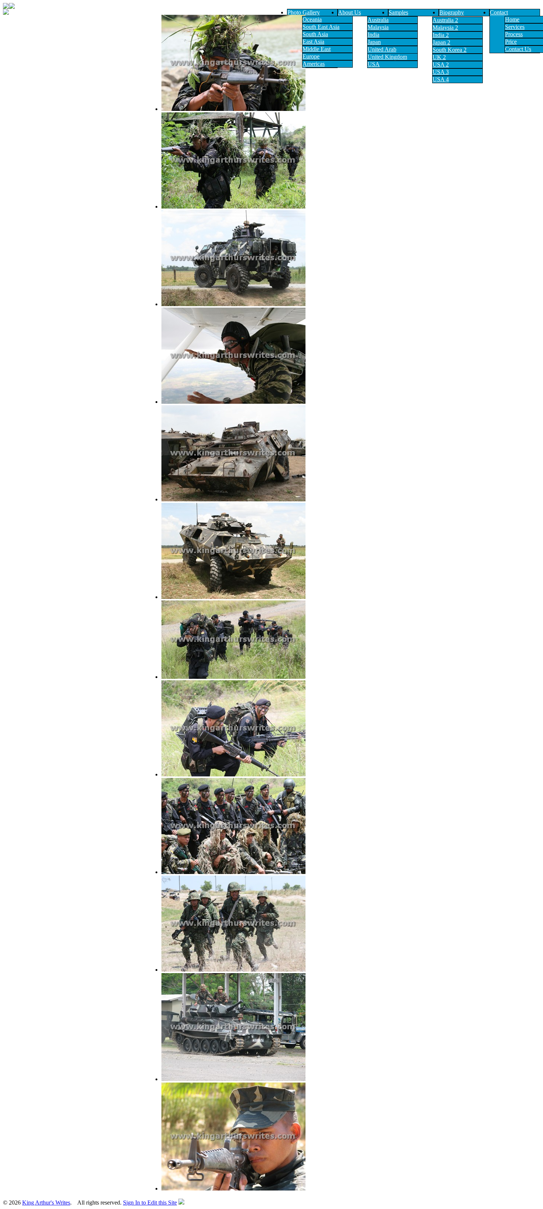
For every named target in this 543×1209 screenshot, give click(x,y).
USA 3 (441, 72)
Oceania (312, 19)
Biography (451, 12)
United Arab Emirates (382, 52)
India (373, 34)
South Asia (315, 34)
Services (515, 27)
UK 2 (439, 57)
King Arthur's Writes (46, 1202)
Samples (398, 12)
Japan (374, 42)
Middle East (317, 49)
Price (511, 41)
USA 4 (441, 79)
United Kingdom (387, 57)
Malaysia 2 (445, 27)
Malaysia (378, 27)
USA (374, 64)
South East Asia (321, 27)
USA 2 (441, 64)
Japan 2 (441, 42)
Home (512, 19)
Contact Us (518, 49)
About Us (349, 12)
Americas (314, 64)
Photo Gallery (303, 12)
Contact (499, 12)
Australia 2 (445, 20)
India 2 (441, 35)
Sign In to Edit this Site (150, 1202)
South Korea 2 (450, 50)
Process (514, 34)
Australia (378, 20)
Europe (311, 56)
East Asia (313, 41)
